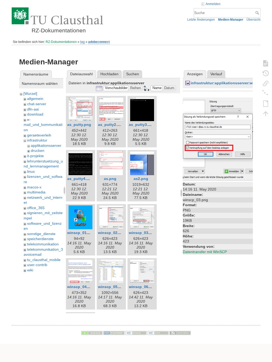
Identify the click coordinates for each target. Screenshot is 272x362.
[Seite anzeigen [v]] (266, 63)
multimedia (36, 192)
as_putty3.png (142, 124)
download (35, 114)
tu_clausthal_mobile (44, 260)
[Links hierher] (266, 83)
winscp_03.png (142, 233)
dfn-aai (33, 109)
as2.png (141, 178)
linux (31, 171)
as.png (110, 178)
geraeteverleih (39, 135)
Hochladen (109, 74)
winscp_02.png (112, 233)
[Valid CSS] (158, 332)
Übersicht (253, 19)
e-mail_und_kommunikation (43, 124)
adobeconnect (99, 42)
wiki (30, 270)
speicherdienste (40, 239)
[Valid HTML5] (136, 332)
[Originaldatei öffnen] (218, 135)
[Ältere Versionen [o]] (266, 73)
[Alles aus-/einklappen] (266, 93)
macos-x (34, 187)
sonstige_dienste (41, 234)
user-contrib (37, 265)
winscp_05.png (112, 287)
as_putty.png (79, 124)
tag (82, 42)
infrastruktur (37, 140)
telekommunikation (43, 244)
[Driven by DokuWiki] (180, 332)
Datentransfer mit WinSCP (205, 252)
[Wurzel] (30, 93)
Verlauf (216, 74)
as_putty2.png (111, 124)
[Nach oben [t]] (266, 113)
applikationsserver (46, 145)
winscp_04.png (81, 287)
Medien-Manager (230, 19)
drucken (37, 150)
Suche (257, 13)
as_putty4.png (80, 178)
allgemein (35, 98)
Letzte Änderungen (201, 19)
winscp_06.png (142, 287)
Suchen (132, 74)
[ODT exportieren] (266, 103)
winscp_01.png (81, 233)
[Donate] (92, 332)
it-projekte (35, 156)
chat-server (36, 104)
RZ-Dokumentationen (61, 42)
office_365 (36, 208)
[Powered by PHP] (114, 332)
